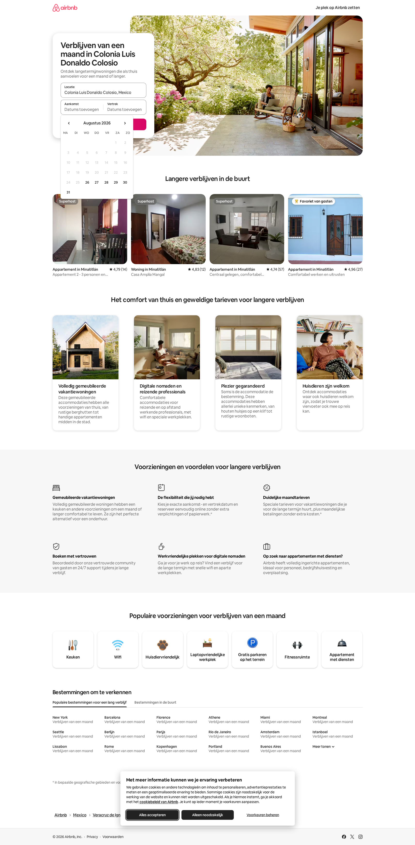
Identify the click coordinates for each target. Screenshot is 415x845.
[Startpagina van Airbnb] (65, 7)
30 (125, 182)
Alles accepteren (152, 815)
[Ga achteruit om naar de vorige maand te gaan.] (69, 123)
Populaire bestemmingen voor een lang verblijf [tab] (90, 702)
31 (68, 192)
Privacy (92, 837)
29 (116, 182)
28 (106, 182)
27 (97, 182)
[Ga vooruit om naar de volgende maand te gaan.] (124, 123)
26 (87, 182)
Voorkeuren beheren (263, 815)
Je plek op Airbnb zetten (338, 7)
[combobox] (103, 92)
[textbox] (82, 109)
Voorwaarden (113, 837)
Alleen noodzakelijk (207, 815)
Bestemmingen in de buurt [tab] (155, 702)
